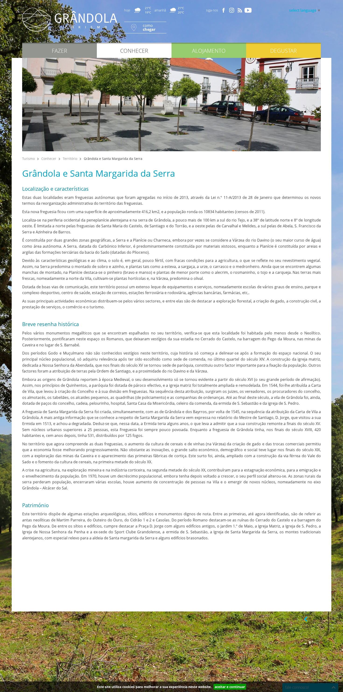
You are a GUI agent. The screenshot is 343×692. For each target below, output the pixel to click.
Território (70, 158)
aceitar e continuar (230, 687)
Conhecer (48, 158)
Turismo (28, 158)
